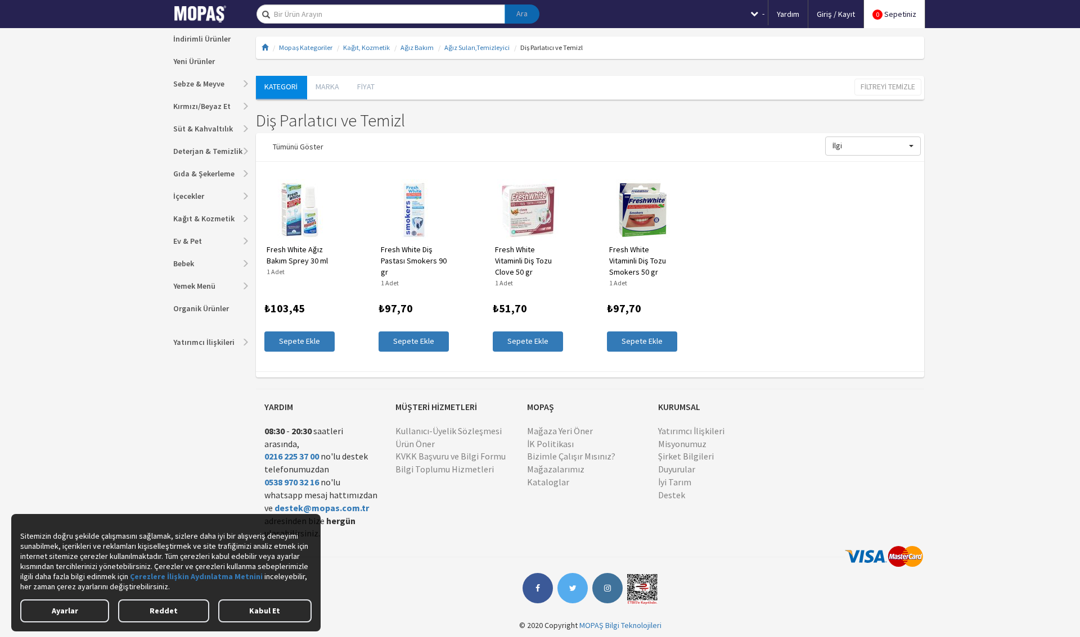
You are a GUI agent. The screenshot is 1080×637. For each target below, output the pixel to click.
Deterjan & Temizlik (207, 151)
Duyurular (676, 469)
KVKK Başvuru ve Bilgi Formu (450, 456)
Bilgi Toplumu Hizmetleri (444, 469)
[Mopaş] (208, 14)
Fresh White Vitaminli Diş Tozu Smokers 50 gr (637, 260)
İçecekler (188, 196)
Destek (671, 495)
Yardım (788, 14)
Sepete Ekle (299, 341)
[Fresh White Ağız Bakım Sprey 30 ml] (299, 210)
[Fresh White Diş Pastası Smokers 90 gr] (414, 210)
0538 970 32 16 (291, 482)
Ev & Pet (187, 241)
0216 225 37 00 (291, 456)
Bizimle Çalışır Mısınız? (571, 456)
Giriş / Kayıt (836, 14)
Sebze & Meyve (198, 84)
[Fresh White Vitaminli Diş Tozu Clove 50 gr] (528, 210)
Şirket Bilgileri (686, 456)
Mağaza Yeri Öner (560, 430)
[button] (873, 146)
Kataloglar (548, 482)
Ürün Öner (415, 443)
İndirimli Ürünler (202, 39)
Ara (522, 13)
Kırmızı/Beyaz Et (202, 106)
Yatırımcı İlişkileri (204, 342)
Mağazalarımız (555, 469)
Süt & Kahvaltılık (203, 129)
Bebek (183, 263)
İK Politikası (550, 443)
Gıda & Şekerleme (204, 174)
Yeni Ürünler (194, 61)
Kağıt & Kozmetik (204, 218)
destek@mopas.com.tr (321, 507)
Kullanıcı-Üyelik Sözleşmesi (448, 430)
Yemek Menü (194, 286)
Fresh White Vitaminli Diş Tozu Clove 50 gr (523, 260)
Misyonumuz (682, 443)
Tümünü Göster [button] (298, 147)
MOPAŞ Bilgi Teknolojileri (620, 625)
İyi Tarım (674, 482)
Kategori (281, 86)
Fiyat (366, 86)
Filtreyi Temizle (888, 86)
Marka (327, 86)
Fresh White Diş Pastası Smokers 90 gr (414, 260)
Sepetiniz (896, 14)
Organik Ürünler (201, 308)
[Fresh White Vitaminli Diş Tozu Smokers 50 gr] (642, 210)
